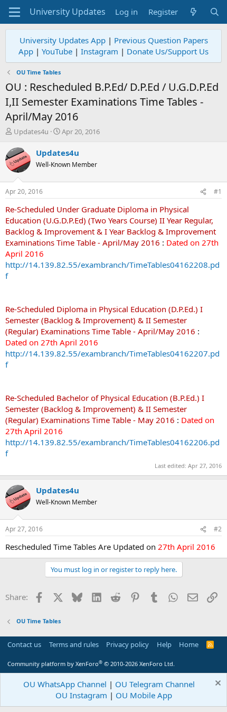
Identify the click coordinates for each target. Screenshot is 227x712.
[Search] (214, 12)
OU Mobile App (144, 695)
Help (164, 644)
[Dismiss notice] (216, 684)
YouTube (57, 51)
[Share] (203, 192)
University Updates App (63, 40)
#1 (218, 191)
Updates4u (31, 131)
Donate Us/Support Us (168, 51)
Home (188, 644)
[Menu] (14, 12)
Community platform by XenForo (91, 664)
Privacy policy (127, 644)
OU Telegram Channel (155, 684)
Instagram (99, 51)
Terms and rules (74, 644)
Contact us (24, 644)
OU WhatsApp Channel (65, 684)
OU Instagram (81, 695)
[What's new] (193, 12)
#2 (218, 528)
